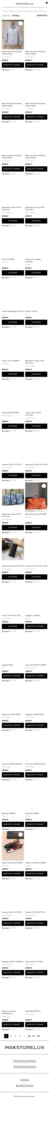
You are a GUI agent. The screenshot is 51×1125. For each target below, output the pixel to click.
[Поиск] (7, 3)
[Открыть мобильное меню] (3, 3)
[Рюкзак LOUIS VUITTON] (13, 447)
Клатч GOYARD (8, 259)
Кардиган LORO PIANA (11, 714)
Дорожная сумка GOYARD (35, 514)
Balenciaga (6, 767)
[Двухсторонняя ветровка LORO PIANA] (13, 34)
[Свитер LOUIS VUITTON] (13, 895)
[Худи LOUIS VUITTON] (36, 945)
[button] (13, 220)
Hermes (5, 364)
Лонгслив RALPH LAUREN (35, 665)
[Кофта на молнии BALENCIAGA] (13, 994)
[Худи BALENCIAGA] (36, 994)
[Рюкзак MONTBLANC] (13, 395)
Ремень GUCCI (31, 311)
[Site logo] (24, 4)
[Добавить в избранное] (20, 23)
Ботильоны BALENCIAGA (12, 764)
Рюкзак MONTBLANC (10, 413)
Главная (6, 15)
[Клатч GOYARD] (13, 242)
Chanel (28, 618)
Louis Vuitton (7, 213)
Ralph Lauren (30, 668)
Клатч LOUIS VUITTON (11, 615)
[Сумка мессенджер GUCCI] (13, 294)
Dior (3, 668)
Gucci (4, 314)
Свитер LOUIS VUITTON (12, 912)
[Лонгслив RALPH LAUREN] (36, 648)
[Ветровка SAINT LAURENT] (13, 945)
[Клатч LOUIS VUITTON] (13, 598)
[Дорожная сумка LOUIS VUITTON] (13, 190)
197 (33, 1036)
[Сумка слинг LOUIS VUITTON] (36, 395)
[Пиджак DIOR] (13, 648)
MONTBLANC (7, 416)
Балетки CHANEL (9, 813)
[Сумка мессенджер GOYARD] (36, 242)
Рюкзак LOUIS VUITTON (11, 465)
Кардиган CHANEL (32, 615)
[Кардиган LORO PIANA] (13, 697)
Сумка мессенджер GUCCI (13, 311)
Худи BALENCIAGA (33, 1011)
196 (29, 1036)
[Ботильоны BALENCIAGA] (13, 747)
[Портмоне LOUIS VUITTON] (36, 447)
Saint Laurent (7, 965)
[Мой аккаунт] (41, 3)
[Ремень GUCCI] (36, 294)
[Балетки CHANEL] (13, 796)
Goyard (5, 262)
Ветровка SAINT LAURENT (12, 962)
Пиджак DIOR (7, 665)
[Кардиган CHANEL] (36, 598)
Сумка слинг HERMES (11, 361)
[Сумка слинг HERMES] (13, 344)
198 (38, 1036)
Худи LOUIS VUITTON (34, 962)
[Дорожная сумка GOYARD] (36, 497)
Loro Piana (6, 57)
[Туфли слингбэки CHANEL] (13, 846)
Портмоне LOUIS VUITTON (36, 465)
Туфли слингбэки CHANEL (12, 863)
